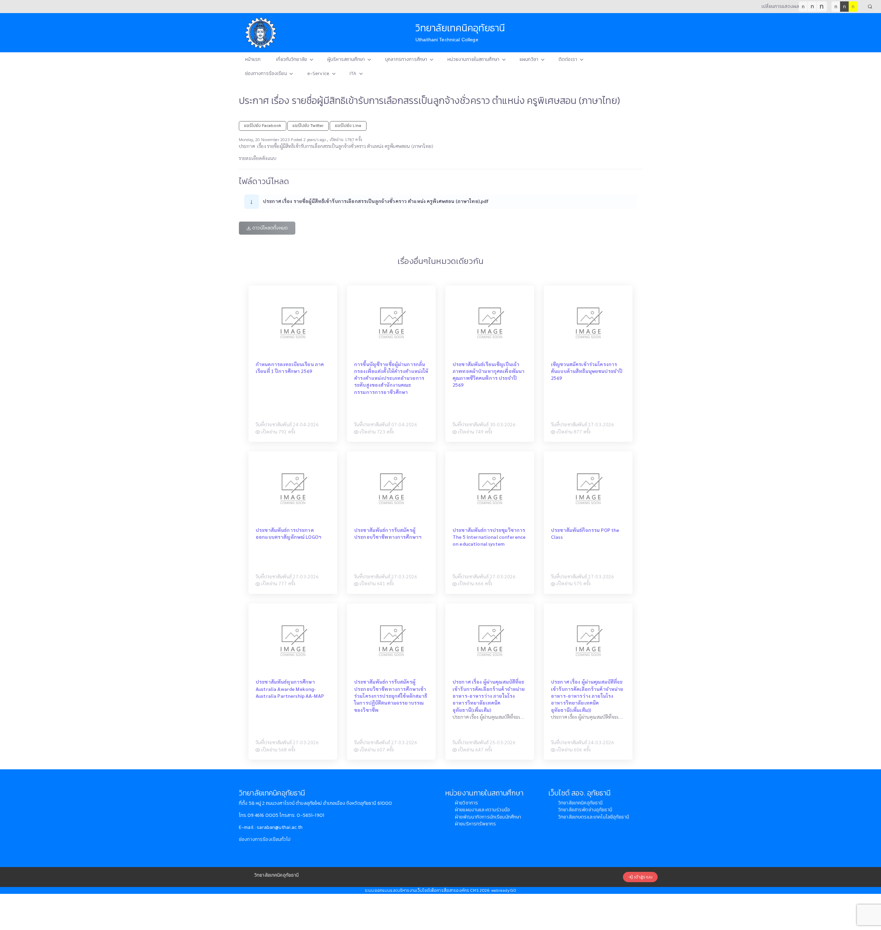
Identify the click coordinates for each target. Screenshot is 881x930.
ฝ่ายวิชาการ (466, 802)
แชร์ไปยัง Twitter (308, 125)
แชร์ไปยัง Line (348, 125)
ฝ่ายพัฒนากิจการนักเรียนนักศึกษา (488, 817)
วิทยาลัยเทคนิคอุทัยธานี (580, 802)
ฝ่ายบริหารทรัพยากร (475, 823)
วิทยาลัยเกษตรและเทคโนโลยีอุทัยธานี (593, 817)
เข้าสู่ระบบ (642, 877)
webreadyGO (503, 890)
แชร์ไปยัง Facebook (262, 125)
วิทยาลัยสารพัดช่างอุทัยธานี (585, 809)
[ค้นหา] (870, 6)
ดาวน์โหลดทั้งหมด (269, 228)
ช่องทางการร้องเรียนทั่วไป (264, 839)
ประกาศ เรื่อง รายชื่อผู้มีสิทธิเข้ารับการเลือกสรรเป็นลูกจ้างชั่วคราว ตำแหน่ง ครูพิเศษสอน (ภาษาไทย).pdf (376, 201)
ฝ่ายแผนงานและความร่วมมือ (482, 809)
